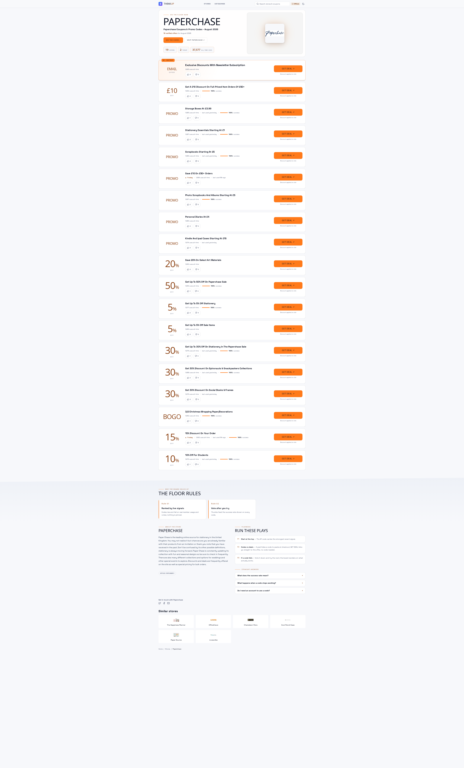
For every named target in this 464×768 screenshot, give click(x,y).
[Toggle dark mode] (303, 4)
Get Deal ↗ (288, 69)
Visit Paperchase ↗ (196, 40)
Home (161, 649)
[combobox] (272, 4)
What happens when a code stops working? (270, 583)
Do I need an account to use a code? (270, 590)
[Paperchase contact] (168, 603)
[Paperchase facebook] (164, 603)
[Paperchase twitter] (160, 603)
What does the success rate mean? (270, 575)
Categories (220, 4)
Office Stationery (167, 573)
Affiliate (296, 4)
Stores (207, 4)
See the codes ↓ (173, 40)
